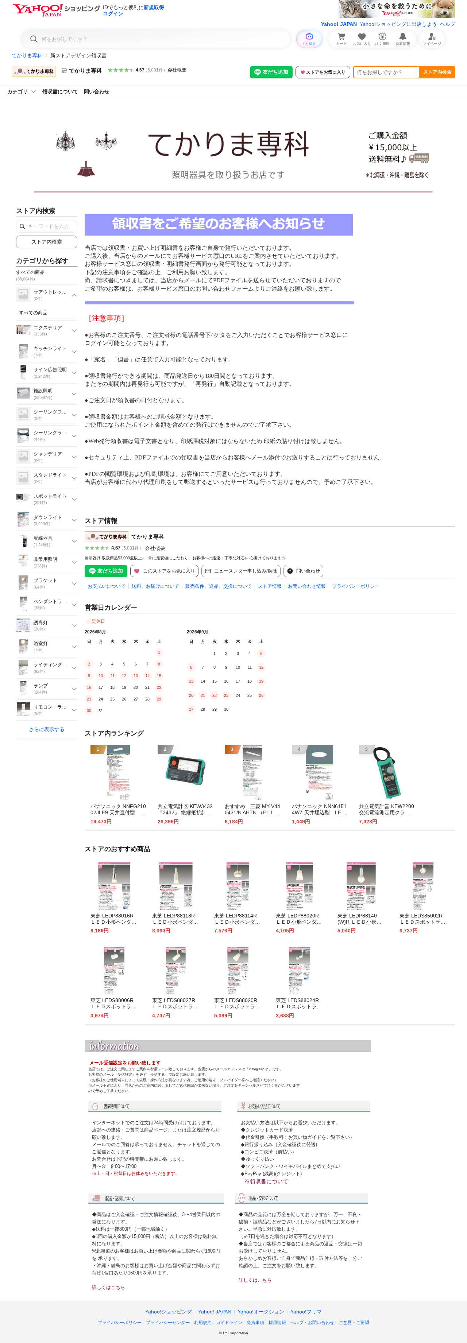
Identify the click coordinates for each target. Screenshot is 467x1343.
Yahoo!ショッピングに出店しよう (398, 24)
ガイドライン (229, 1322)
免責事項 (255, 1322)
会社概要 (176, 70)
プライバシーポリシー (355, 586)
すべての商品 (33, 312)
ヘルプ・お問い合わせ (312, 1322)
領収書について (60, 91)
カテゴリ (17, 91)
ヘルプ (447, 24)
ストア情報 (270, 586)
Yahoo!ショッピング (168, 1312)
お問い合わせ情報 (307, 586)
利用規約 (203, 1322)
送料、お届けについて (155, 586)
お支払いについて (107, 586)
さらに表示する (47, 729)
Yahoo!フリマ (306, 1312)
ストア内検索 (437, 72)
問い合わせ (96, 91)
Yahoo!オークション (261, 1312)
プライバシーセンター (168, 1322)
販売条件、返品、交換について (218, 586)
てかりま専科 (27, 55)
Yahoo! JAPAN (339, 24)
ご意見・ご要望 (354, 1322)
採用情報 (277, 1322)
